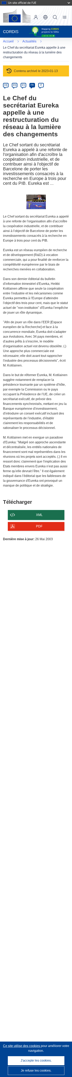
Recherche (55, 17)
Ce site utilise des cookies (22, 1046)
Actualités (29, 41)
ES (23, 85)
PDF (39, 526)
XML (39, 515)
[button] (45, 17)
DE (6, 85)
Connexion (35, 17)
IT (41, 85)
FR (32, 85)
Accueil (8, 41)
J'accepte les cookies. (36, 1060)
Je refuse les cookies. (36, 1070)
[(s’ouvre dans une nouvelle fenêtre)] (17, 15)
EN (14, 85)
